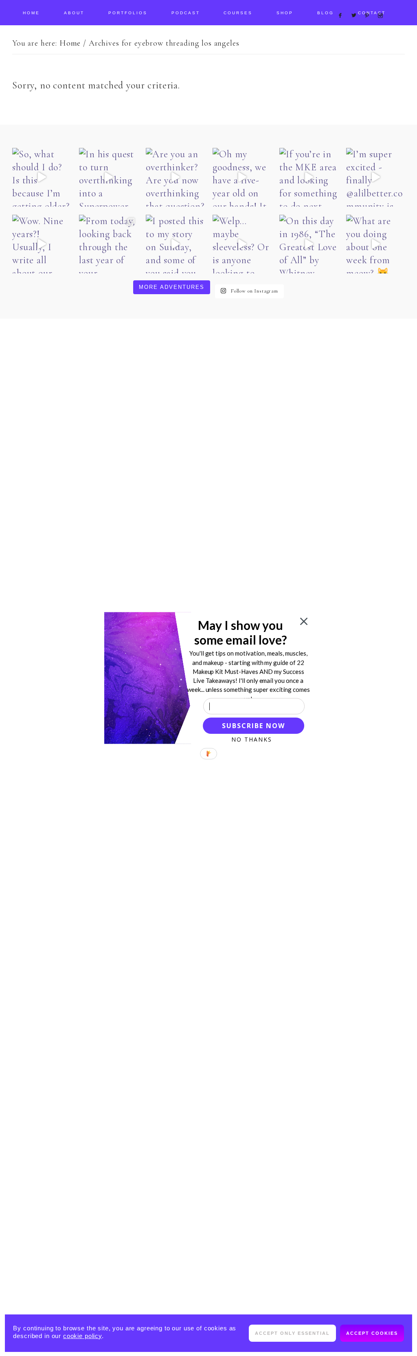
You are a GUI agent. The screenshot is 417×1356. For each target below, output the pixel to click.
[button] (240, 632)
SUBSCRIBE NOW (253, 725)
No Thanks (251, 739)
